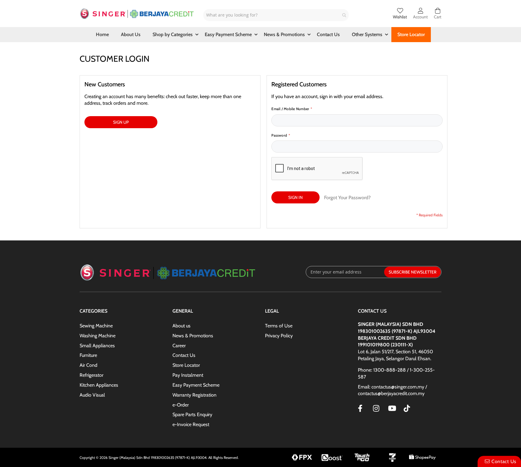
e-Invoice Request (190, 424)
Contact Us (183, 355)
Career (179, 345)
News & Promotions (192, 336)
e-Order (180, 405)
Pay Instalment (187, 375)
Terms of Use (278, 326)
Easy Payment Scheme (195, 385)
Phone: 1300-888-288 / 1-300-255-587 (396, 373)
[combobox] (276, 15)
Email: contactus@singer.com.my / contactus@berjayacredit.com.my (392, 390)
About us (181, 326)
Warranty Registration (194, 395)
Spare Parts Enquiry (192, 414)
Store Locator (186, 365)
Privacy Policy (279, 336)
